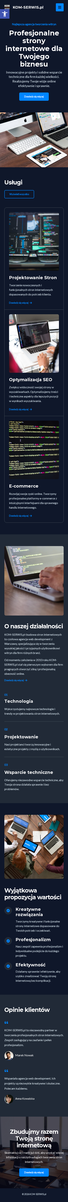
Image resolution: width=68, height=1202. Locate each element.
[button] (4, 14)
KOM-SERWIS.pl (28, 7)
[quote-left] (6, 1022)
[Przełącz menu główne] (60, 7)
